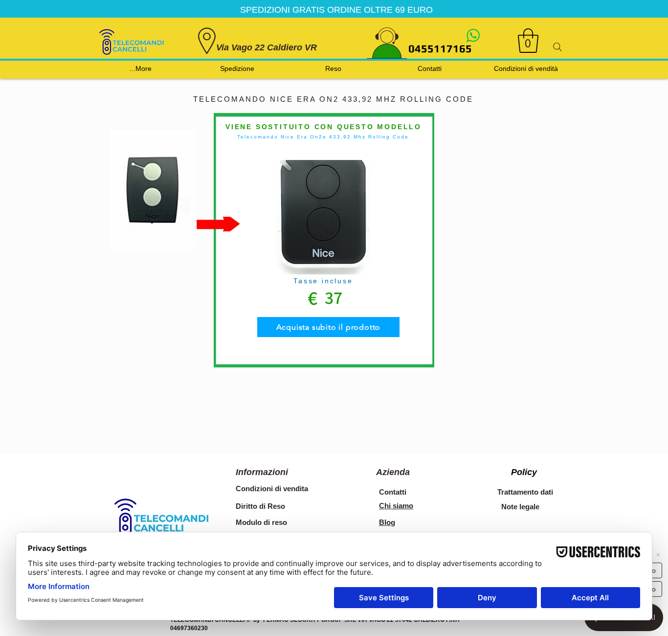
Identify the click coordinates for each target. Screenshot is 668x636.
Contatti (392, 492)
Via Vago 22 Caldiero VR (266, 47)
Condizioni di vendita (272, 488)
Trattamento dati (525, 492)
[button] (528, 40)
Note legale (520, 506)
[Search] (557, 47)
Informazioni (262, 472)
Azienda (393, 472)
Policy (524, 472)
